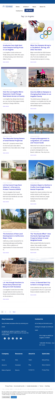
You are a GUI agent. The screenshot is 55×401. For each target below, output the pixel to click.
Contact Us (19, 11)
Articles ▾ (26, 6)
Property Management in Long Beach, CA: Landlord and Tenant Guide (39, 140)
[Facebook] (5, 338)
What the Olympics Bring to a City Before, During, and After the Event (40, 47)
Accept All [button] (14, 397)
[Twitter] (9, 338)
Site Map (47, 386)
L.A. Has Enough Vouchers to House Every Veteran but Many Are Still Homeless (13, 285)
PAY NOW (29, 10)
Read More (6, 62)
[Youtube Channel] (21, 338)
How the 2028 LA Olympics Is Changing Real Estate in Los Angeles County (40, 94)
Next (14, 312)
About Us (42, 6)
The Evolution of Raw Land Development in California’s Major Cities (13, 236)
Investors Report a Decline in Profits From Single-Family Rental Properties (41, 187)
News (34, 6)
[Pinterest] (13, 338)
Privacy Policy (5, 334)
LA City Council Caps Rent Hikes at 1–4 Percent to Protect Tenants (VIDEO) (12, 187)
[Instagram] (17, 338)
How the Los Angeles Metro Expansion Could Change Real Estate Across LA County (13, 94)
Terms (41, 386)
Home (18, 6)
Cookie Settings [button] (6, 397)
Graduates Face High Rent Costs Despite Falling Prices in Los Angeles (13, 47)
